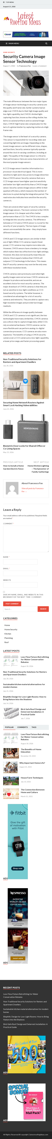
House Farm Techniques (32, 777)
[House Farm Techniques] (11, 778)
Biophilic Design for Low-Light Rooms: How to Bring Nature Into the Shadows (24, 697)
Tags (34, 727)
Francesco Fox (25, 66)
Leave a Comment (40, 66)
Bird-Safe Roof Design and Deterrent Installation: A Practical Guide (33, 712)
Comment (8, 524)
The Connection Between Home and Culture (33, 790)
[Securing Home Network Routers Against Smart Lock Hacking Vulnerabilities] (26, 399)
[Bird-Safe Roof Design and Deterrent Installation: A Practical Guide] (11, 709)
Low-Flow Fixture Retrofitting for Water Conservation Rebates (35, 659)
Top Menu (10, 2)
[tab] (9, 727)
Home (7, 625)
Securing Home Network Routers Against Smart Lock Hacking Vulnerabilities (23, 404)
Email (6, 569)
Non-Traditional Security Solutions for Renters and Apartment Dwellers (22, 360)
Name (6, 557)
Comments (22, 727)
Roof (6, 642)
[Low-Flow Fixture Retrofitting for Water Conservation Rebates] (11, 657)
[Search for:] (26, 609)
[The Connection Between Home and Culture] (11, 790)
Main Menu (14, 43)
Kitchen (7, 633)
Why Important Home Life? (32, 763)
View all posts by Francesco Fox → (33, 489)
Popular (9, 727)
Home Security (9, 52)
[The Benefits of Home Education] (11, 749)
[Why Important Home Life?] (10, 763)
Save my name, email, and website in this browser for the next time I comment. (23, 596)
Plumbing (8, 638)
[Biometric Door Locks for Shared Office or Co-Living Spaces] (26, 443)
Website (7, 580)
